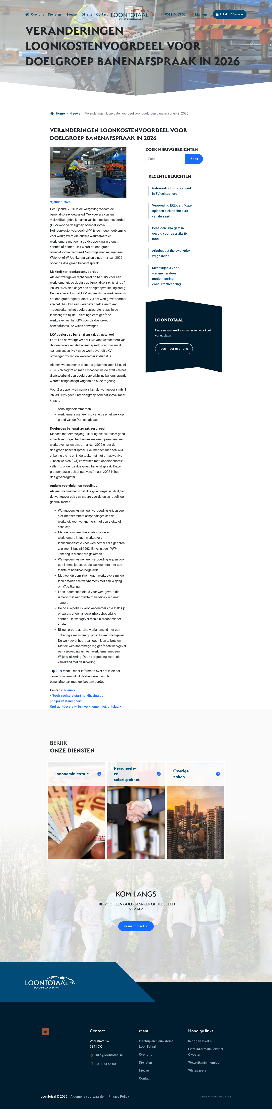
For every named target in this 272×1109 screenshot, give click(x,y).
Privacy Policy (119, 1096)
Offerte (87, 14)
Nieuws (72, 14)
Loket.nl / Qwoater (231, 14)
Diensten (54, 14)
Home (60, 113)
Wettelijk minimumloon (204, 1062)
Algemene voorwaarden (87, 1096)
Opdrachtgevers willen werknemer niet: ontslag (84, 706)
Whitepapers (197, 1070)
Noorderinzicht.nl (221, 1096)
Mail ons (201, 14)
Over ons (37, 14)
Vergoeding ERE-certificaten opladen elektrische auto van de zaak (172, 211)
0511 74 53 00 (175, 14)
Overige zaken (181, 773)
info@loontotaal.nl (109, 1055)
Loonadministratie (71, 773)
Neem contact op (136, 926)
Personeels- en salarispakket (127, 773)
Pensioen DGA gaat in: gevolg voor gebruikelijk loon (169, 233)
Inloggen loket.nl (200, 1041)
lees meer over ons (174, 349)
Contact (102, 14)
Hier (59, 671)
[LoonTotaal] (27, 14)
